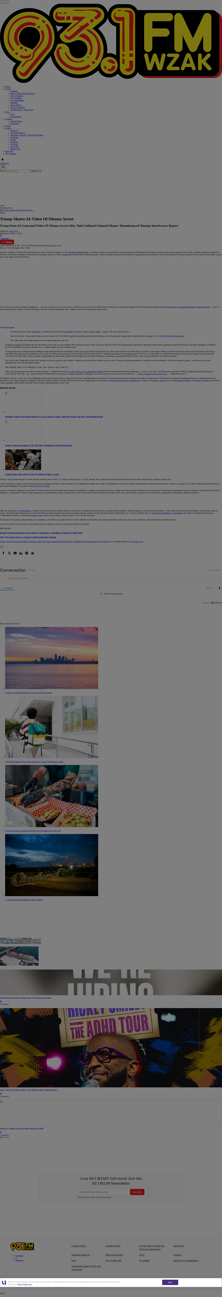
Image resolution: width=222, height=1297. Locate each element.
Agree (170, 1282)
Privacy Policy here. (24, 1284)
